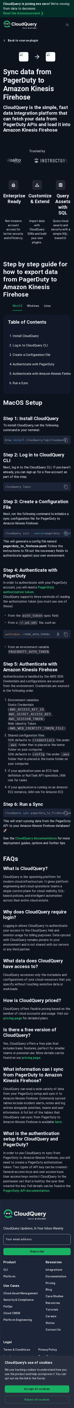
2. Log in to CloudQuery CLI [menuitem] (28, 345)
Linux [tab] (47, 305)
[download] (58, 634)
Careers (51, 1316)
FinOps (8, 1306)
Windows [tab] (33, 305)
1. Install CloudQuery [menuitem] (24, 336)
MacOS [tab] (17, 305)
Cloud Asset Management (20, 1293)
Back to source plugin (23, 40)
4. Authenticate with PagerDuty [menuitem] (31, 364)
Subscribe (37, 1251)
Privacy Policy (47, 1349)
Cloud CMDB (11, 1313)
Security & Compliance (18, 1299)
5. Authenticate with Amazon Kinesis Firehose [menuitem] (37, 374)
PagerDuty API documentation (26, 1191)
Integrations (54, 1269)
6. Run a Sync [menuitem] (18, 383)
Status (50, 1323)
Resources (53, 1302)
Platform (9, 1276)
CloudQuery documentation (36, 838)
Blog (49, 1289)
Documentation (56, 1276)
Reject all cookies (36, 1399)
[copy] (66, 440)
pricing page (12, 1018)
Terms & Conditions (16, 1349)
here (58, 1122)
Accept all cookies (37, 1389)
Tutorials (52, 1309)
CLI (5, 1269)
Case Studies (54, 1296)
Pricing (50, 1283)
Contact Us (53, 1329)
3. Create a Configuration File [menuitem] (30, 355)
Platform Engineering (17, 1319)
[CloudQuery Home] (20, 24)
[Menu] (67, 24)
